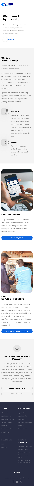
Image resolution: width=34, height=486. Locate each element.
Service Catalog (6, 422)
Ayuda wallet (22, 416)
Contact (4, 426)
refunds (21, 426)
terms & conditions (25, 446)
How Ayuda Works (7, 419)
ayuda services (6, 416)
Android (4, 447)
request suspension (25, 422)
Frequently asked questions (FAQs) (24, 461)
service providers (7, 429)
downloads (5, 432)
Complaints (22, 419)
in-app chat (22, 429)
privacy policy (23, 449)
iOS (2, 444)
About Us (4, 413)
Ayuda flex (22, 413)
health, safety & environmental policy (24, 455)
